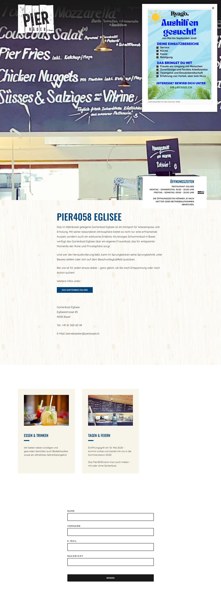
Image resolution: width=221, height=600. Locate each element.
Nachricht (75, 556)
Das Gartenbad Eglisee (75, 290)
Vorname (74, 526)
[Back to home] (36, 19)
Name (71, 511)
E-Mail (72, 541)
